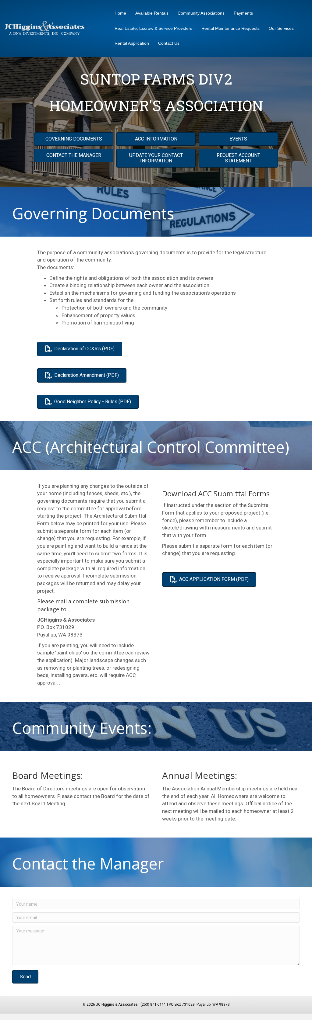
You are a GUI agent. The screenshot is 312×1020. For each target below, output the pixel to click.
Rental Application (132, 43)
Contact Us (168, 43)
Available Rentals (151, 13)
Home (120, 13)
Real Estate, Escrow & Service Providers (153, 28)
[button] (25, 977)
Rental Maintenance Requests (230, 28)
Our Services (281, 28)
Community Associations (201, 13)
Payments (243, 13)
